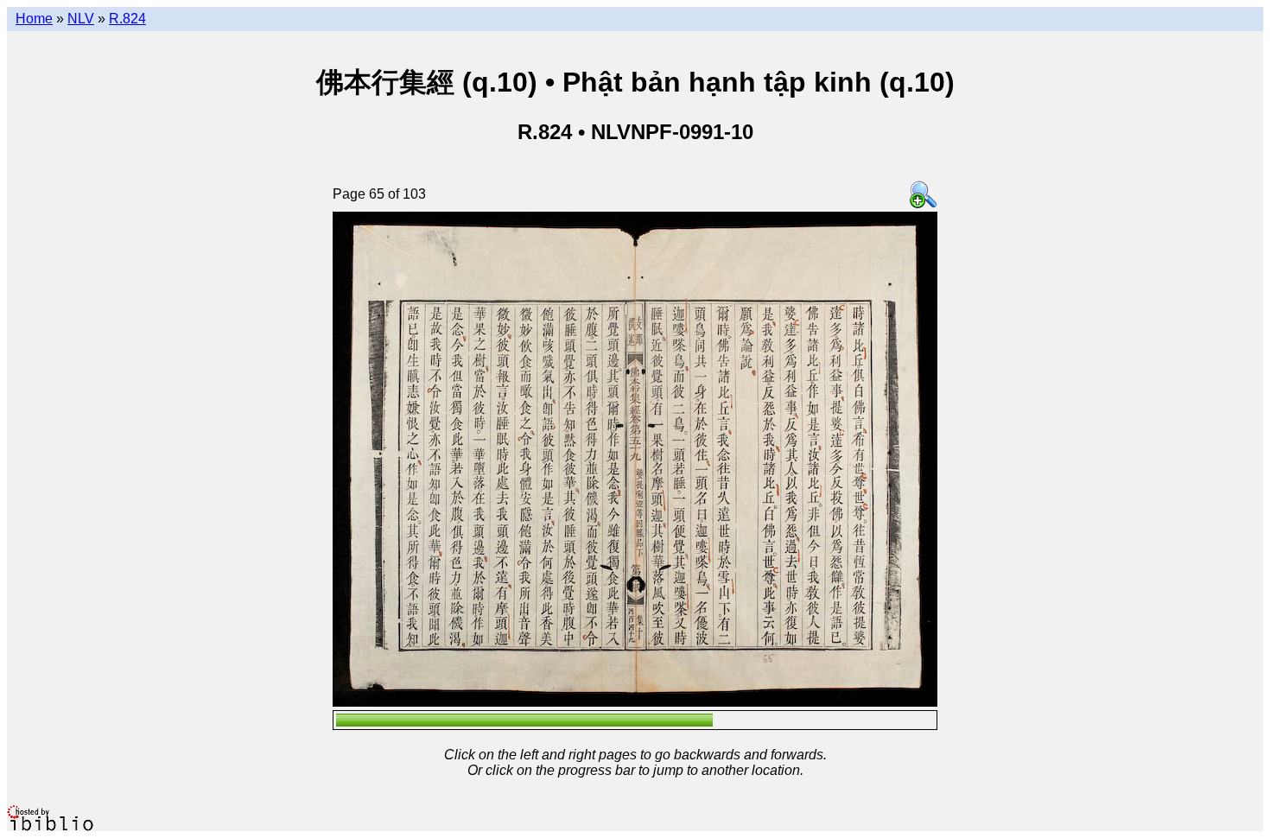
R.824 (127, 18)
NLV (80, 18)
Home (34, 18)
